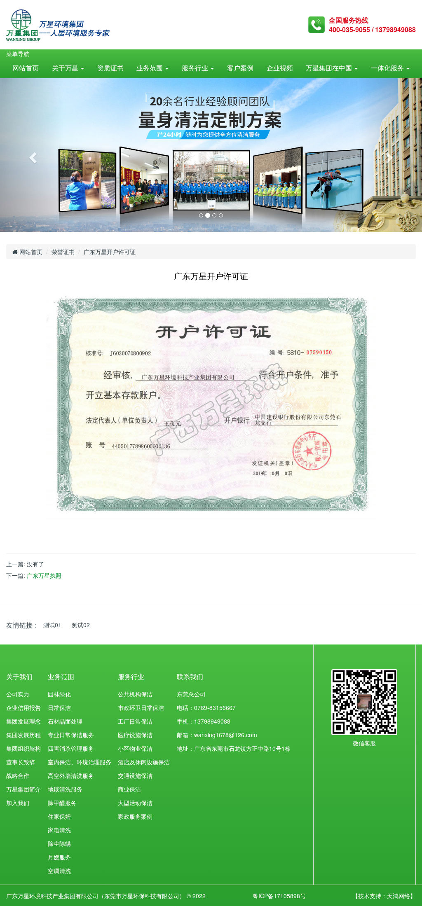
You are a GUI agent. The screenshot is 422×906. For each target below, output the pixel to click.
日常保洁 (59, 707)
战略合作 (17, 775)
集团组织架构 (23, 748)
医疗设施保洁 (135, 735)
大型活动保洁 (135, 803)
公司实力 (17, 694)
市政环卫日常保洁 (141, 707)
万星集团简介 (23, 789)
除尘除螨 (59, 843)
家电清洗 (59, 830)
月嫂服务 (59, 857)
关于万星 (66, 67)
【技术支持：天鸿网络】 (384, 896)
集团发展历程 (23, 735)
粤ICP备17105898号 (279, 896)
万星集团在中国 (330, 67)
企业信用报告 (23, 707)
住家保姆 (59, 816)
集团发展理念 (23, 721)
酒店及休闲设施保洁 (144, 762)
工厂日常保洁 (135, 721)
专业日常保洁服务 (71, 735)
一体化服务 (388, 67)
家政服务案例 (135, 816)
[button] (31, 155)
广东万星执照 (44, 575)
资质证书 (110, 67)
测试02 (81, 625)
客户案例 (240, 67)
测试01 (52, 625)
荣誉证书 (63, 252)
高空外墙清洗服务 (71, 775)
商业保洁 (129, 789)
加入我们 (17, 803)
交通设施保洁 (135, 775)
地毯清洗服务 (65, 789)
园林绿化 (59, 694)
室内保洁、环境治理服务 (79, 762)
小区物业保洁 (135, 748)
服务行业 (196, 67)
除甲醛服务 (62, 803)
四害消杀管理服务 (71, 748)
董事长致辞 (20, 762)
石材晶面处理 (65, 721)
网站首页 (25, 67)
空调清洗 (59, 870)
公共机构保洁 (135, 694)
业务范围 (150, 67)
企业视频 (280, 67)
